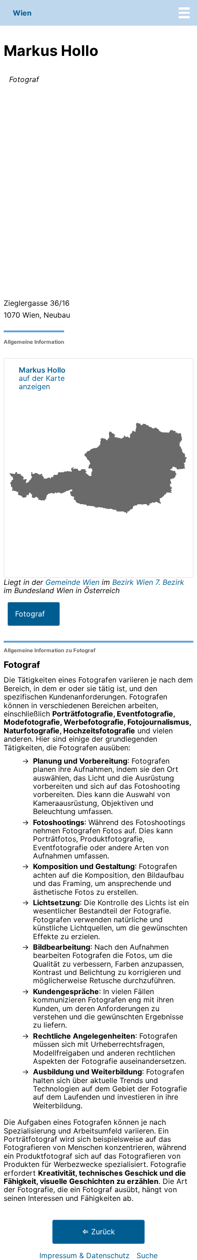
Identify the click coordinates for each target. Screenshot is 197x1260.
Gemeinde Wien (73, 582)
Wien (22, 12)
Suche (147, 1255)
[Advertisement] (98, 193)
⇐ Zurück (98, 1231)
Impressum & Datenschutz (84, 1255)
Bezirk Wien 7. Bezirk (148, 582)
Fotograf (30, 613)
